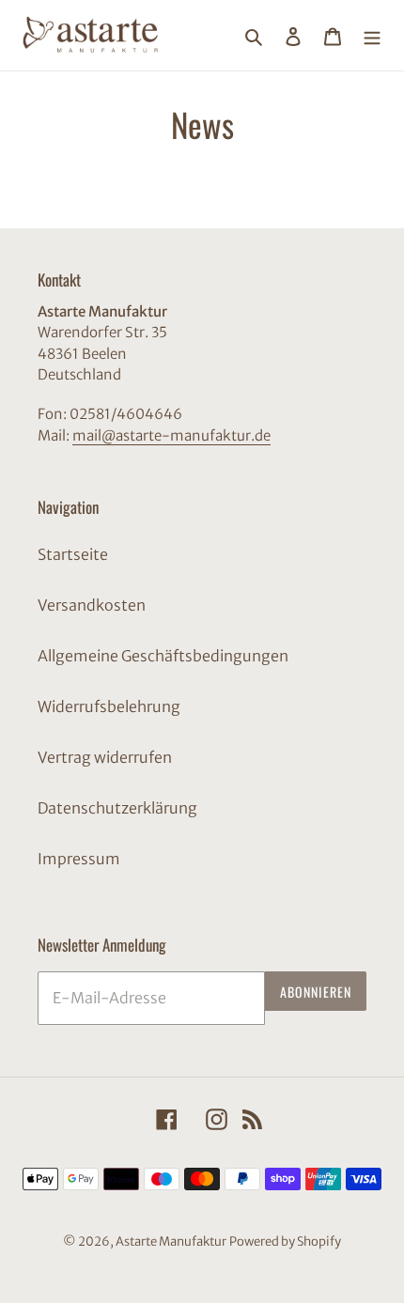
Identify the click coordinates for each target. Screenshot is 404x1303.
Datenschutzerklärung (117, 808)
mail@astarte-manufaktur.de (171, 435)
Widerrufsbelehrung (109, 706)
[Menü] (372, 35)
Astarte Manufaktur (171, 1241)
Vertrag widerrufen (105, 757)
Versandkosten (92, 605)
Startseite (73, 554)
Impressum (79, 858)
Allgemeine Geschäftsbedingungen (163, 655)
